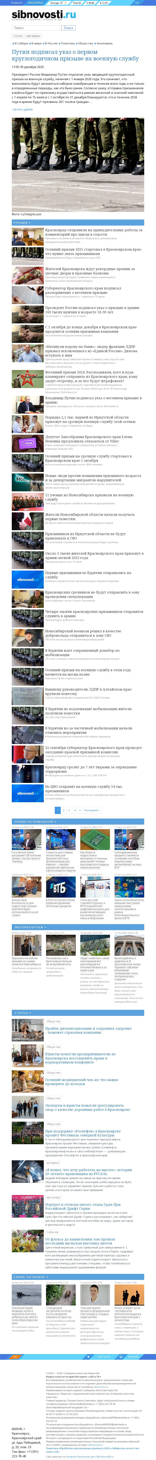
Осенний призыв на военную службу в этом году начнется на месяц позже (88, 672)
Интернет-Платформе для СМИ (83, 1456)
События (52, 1232)
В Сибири (21, 43)
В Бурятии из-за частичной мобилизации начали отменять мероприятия (88, 730)
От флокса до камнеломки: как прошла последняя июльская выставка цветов (80, 1241)
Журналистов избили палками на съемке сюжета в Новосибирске (26, 961)
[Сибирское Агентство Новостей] (44, 14)
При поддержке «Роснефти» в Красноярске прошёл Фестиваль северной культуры (83, 1133)
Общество (85, 43)
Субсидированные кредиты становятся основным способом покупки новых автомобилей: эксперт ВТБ (128, 860)
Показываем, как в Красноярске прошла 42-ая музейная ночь (59, 961)
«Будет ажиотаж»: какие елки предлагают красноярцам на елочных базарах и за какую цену (94, 964)
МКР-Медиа (33, 36)
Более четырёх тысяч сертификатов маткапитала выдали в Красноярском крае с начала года (128, 1314)
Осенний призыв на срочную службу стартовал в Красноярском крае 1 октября (88, 458)
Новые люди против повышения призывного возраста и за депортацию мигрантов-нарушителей (93, 477)
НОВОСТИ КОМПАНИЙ (36, 821)
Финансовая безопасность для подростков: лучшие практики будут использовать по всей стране (25, 907)
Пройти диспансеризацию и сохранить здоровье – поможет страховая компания (88, 1030)
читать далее (23, 109)
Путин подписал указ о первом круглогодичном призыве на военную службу (75, 55)
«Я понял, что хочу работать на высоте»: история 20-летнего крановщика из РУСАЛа (88, 1172)
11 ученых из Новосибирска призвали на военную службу (89, 497)
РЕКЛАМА (133, 1356)
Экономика (104, 43)
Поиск (68, 28)
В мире (36, 43)
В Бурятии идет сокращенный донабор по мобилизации (82, 652)
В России (51, 43)
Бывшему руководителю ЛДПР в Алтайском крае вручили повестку (88, 691)
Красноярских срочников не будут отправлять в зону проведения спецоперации (92, 594)
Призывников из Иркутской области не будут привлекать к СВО (85, 536)
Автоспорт (54, 1197)
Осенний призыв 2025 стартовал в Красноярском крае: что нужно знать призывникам (93, 251)
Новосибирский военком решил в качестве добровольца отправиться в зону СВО (83, 633)
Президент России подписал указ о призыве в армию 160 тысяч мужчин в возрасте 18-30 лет (92, 309)
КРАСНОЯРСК (35, 2)
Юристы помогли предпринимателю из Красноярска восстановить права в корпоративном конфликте (80, 1058)
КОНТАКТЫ (104, 1356)
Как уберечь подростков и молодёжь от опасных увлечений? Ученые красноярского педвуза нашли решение (94, 860)
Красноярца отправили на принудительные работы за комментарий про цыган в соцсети (93, 232)
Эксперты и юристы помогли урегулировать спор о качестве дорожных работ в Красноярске (87, 1107)
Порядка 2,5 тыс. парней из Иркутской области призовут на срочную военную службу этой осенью (90, 419)
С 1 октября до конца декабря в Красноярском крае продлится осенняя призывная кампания (91, 329)
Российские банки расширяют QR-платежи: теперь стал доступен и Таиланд (26, 857)
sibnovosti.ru (101, 1387)
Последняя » (91, 810)
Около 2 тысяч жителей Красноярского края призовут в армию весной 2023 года (94, 555)
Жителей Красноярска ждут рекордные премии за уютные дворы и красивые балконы (90, 271)
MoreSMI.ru (107, 1456)
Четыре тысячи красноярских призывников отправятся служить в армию (94, 613)
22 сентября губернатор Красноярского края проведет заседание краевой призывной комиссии (93, 749)
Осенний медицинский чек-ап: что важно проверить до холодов (81, 1081)
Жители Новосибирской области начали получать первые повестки (90, 516)
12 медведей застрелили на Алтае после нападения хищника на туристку (59, 1312)
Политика (68, 43)
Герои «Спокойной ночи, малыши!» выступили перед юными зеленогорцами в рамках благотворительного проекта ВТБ (129, 909)
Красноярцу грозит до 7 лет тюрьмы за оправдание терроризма (91, 769)
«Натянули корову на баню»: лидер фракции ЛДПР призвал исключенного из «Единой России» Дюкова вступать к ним (91, 351)
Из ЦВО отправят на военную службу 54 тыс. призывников (84, 788)
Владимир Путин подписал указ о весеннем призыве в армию (93, 400)
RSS (15, 1357)
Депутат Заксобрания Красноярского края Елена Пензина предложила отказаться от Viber (88, 438)
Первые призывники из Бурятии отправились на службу (88, 574)
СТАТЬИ (23, 1013)
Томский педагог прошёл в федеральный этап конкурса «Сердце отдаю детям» (95, 1312)
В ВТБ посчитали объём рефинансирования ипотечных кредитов (60, 903)
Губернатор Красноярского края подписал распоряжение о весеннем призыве (83, 290)
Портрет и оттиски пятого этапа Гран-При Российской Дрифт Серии (83, 1206)
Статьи (18, 36)
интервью (53, 1162)
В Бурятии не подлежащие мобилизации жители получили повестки (88, 710)
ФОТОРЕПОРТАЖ (31, 927)
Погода (54, 3)
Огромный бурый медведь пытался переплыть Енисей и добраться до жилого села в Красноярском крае (25, 1315)
